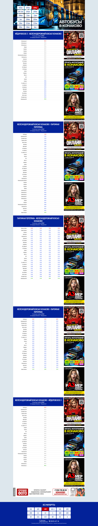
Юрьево (25, 47)
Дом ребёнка (24, 93)
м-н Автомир (24, 85)
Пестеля (25, 79)
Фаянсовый (25, 89)
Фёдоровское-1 (24, 45)
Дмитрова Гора (24, 57)
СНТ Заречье (24, 61)
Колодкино (25, 208)
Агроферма (25, 65)
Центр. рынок (24, 95)
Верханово (25, 63)
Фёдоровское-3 (24, 41)
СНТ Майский (24, 67)
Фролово (25, 49)
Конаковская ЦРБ (24, 99)
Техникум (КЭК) (24, 140)
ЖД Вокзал (25, 134)
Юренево (25, 53)
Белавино (25, 73)
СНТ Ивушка (25, 69)
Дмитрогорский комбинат (22, 55)
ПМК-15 (25, 75)
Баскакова (25, 91)
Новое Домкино (24, 212)
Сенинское (25, 59)
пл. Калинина (24, 87)
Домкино (25, 210)
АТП (26, 77)
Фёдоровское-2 (24, 43)
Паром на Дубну (24, 228)
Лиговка (25, 81)
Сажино (25, 71)
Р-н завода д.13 (24, 83)
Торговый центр (24, 97)
